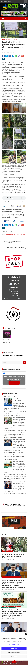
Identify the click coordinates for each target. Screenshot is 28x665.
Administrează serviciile (14, 644)
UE (24, 234)
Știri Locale (6, 535)
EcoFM (12, 52)
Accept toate (14, 648)
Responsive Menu (25, 1)
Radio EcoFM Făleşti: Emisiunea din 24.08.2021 (15, 248)
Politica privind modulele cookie (14, 379)
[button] (26, 634)
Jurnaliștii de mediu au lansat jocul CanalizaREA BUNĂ (12, 242)
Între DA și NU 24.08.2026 (10, 396)
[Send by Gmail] (22, 56)
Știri (9, 39)
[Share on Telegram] (13, 56)
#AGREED (4, 39)
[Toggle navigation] (3, 18)
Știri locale (14, 39)
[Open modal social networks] (3, 59)
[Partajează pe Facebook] (3, 56)
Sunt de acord (14, 382)
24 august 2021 (6, 52)
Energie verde (6, 576)
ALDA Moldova (20, 234)
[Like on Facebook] (10, 56)
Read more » (7, 410)
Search (24, 362)
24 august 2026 (6, 559)
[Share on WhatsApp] (16, 56)
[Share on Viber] (19, 56)
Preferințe (14, 656)
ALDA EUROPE (12, 234)
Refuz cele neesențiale (14, 652)
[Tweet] (6, 56)
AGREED (7, 234)
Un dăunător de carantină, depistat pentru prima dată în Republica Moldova (14, 414)
